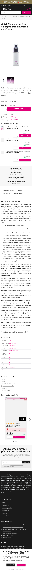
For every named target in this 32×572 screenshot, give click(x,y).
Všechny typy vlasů (13, 350)
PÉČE (6, 16)
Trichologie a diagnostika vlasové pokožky (13, 527)
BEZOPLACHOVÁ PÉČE (8, 386)
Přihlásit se (26, 462)
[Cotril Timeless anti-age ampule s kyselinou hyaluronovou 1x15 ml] (2, 128)
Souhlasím (21, 565)
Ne (9, 353)
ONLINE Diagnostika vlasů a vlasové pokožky (14, 525)
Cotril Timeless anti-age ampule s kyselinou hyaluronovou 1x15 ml (18, 127)
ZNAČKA (5, 381)
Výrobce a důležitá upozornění (14, 332)
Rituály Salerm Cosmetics (9, 535)
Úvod (2, 16)
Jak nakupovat (5, 505)
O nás (3, 502)
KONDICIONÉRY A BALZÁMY (9, 384)
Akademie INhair (6, 516)
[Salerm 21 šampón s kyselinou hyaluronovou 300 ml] (16, 399)
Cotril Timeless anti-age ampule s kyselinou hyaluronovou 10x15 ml (18, 151)
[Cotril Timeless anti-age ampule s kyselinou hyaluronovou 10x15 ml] (2, 152)
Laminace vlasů (14, 119)
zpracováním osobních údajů (16, 465)
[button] (13, 441)
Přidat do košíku (18, 108)
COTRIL (5, 388)
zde (22, 569)
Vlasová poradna (7, 537)
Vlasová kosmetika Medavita (10, 533)
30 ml (10, 370)
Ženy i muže (12, 367)
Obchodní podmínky (7, 508)
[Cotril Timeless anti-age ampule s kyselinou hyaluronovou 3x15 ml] (2, 140)
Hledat (19, 12)
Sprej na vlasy (14, 117)
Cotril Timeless (12, 343)
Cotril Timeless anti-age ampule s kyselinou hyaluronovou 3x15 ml (18, 139)
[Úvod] (6, 9)
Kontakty (4, 513)
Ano (10, 357)
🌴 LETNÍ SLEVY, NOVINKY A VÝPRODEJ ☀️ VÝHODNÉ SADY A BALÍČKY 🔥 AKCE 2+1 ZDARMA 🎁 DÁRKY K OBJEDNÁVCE (16, 2)
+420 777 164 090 (7, 5)
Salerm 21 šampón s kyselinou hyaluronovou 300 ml (13, 426)
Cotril (12, 116)
